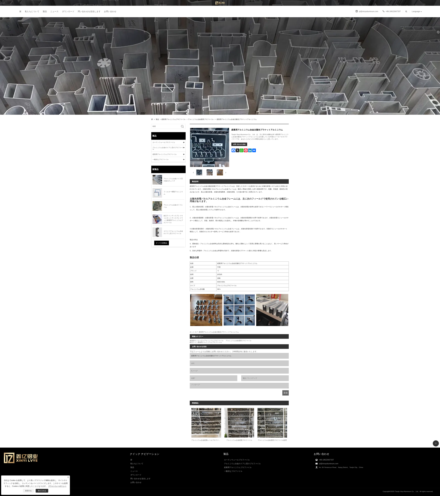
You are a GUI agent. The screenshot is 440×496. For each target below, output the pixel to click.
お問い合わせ (110, 11)
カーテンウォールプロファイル (164, 142)
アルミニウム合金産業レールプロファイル (206, 440)
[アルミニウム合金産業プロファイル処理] (272, 422)
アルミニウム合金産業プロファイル (201, 119)
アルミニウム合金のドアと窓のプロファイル (168, 148)
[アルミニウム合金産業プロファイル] (239, 422)
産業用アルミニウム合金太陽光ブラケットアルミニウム (237, 119)
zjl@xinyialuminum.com (368, 11)
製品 (45, 11)
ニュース (54, 11)
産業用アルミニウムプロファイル (173, 119)
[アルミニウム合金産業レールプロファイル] (206, 422)
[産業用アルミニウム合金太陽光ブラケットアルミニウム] (199, 172)
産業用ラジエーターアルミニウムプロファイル (206, 340)
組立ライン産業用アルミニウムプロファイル (206, 342)
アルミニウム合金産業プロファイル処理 (272, 440)
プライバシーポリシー (57, 486)
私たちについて (32, 11)
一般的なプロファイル (161, 159)
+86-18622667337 (393, 11)
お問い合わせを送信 (239, 144)
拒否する (28, 491)
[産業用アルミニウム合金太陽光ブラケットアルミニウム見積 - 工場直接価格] (220, 3)
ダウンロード (68, 11)
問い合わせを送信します (89, 11)
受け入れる (42, 491)
